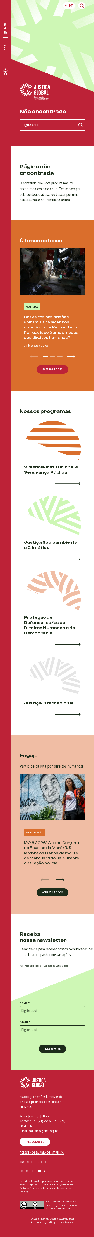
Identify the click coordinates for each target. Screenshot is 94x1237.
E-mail (25, 1022)
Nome (25, 1003)
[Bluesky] (51, 1171)
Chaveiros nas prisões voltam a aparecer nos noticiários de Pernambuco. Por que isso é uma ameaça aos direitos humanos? (51, 327)
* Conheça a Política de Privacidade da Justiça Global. (44, 965)
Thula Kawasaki (66, 1222)
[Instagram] (22, 1171)
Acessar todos (52, 892)
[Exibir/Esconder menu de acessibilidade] (5, 71)
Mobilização (34, 832)
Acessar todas (52, 369)
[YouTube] (40, 1171)
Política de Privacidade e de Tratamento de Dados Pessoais (46, 1188)
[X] (27, 1171)
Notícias (32, 307)
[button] (45, 356)
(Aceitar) (24, 1191)
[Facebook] (33, 1171)
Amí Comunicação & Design (44, 1222)
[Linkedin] (45, 1171)
